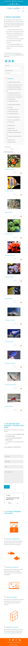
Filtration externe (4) (12, 130)
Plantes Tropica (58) (13, 117)
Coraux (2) (10, 107)
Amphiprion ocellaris (9, 169)
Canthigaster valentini (10, 320)
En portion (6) (11, 122)
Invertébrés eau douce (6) (14, 92)
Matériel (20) (11, 125)
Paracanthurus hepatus (10, 363)
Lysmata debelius (9, 406)
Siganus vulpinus (8, 298)
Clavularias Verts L (9, 233)
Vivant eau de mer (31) (14, 104)
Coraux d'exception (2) (13, 113)
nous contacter (7, 632)
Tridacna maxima (8, 212)
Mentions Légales (14, 644)
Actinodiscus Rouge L (10, 255)
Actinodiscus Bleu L (9, 277)
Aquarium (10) (11, 128)
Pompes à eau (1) (12, 142)
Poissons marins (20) (12, 111)
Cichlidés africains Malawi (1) (14, 87)
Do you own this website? (10, 503)
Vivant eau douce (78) (14, 82)
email (11, 54)
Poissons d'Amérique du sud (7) (15, 85)
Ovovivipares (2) (11, 99)
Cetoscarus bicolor (9, 341)
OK (17, 503)
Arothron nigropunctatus (10, 384)
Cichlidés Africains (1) (13, 101)
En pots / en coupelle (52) (13, 119)
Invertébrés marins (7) (13, 109)
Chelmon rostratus (9, 190)
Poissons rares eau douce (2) (14, 94)
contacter (16, 21)
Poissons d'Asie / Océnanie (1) (15, 97)
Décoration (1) (11, 140)
